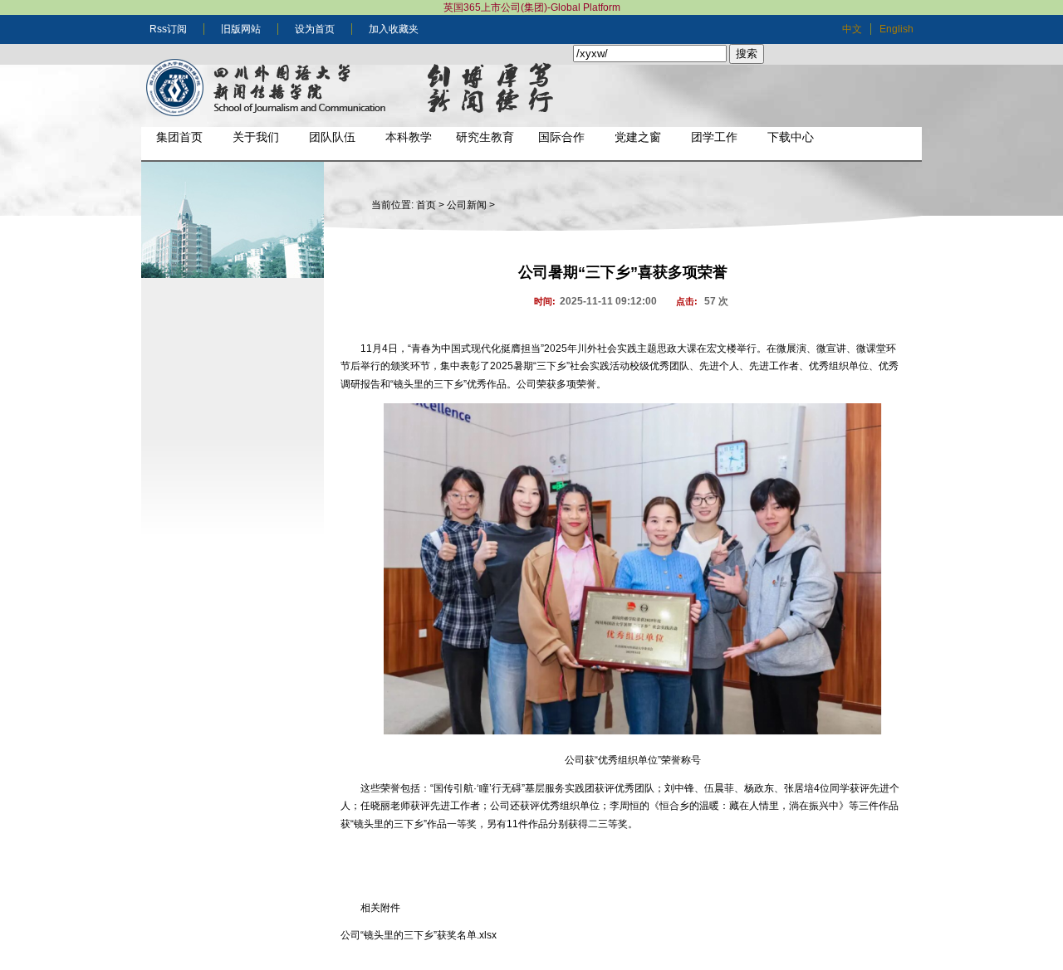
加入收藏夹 (394, 29)
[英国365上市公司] (357, 89)
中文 (852, 29)
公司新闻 (467, 205)
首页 (426, 205)
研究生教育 (485, 137)
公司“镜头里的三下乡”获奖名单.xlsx (418, 935)
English (896, 29)
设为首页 (315, 29)
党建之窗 (638, 137)
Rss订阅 (168, 29)
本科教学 (408, 137)
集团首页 (179, 137)
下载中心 (790, 137)
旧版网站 (241, 29)
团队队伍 (332, 137)
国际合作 (561, 137)
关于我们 (256, 137)
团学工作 (714, 137)
